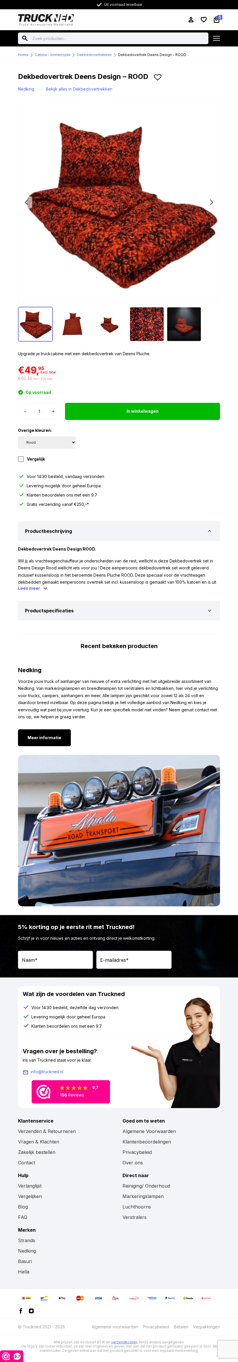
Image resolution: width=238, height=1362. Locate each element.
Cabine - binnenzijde (53, 55)
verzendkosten (124, 1342)
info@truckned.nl (47, 1071)
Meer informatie (44, 737)
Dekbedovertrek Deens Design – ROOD (152, 55)
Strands (26, 1240)
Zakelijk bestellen (36, 1152)
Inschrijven (190, 959)
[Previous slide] (26, 202)
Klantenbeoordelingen (146, 1142)
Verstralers (134, 1217)
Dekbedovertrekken (94, 55)
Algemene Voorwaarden (149, 1131)
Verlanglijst (30, 1186)
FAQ (22, 1217)
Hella (23, 1272)
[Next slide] (211, 202)
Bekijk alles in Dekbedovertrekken (79, 88)
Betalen (181, 1326)
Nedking (26, 88)
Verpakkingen (206, 1326)
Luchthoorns (136, 1207)
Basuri (25, 1261)
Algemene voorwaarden (115, 1326)
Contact (26, 1163)
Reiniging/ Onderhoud (146, 1186)
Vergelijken (30, 1196)
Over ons (132, 1163)
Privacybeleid (137, 1152)
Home (23, 55)
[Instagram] (31, 1310)
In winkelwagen (142, 411)
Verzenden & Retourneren (47, 1131)
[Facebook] (21, 1310)
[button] (157, 79)
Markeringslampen (143, 1196)
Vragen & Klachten (38, 1142)
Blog (23, 1207)
